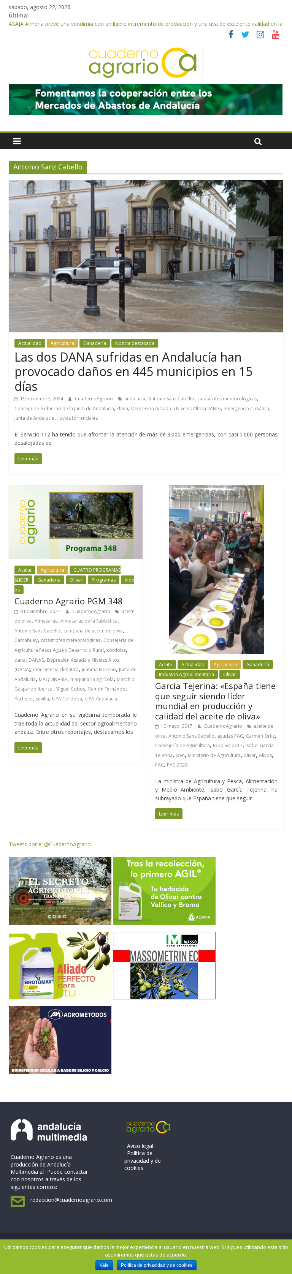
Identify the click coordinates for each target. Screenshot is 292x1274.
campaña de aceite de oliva (93, 631)
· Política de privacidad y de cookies (142, 1160)
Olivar (76, 580)
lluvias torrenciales (77, 418)
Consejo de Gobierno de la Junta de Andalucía (64, 408)
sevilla (42, 698)
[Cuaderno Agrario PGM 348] (76, 489)
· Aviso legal (138, 1145)
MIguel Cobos (70, 689)
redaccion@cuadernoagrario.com (71, 1199)
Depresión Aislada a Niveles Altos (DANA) (176, 408)
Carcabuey (26, 640)
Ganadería (94, 343)
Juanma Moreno (99, 669)
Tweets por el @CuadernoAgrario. (50, 844)
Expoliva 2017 (228, 745)
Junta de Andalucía (34, 418)
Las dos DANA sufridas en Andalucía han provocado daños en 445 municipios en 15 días (133, 371)
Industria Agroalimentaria (186, 674)
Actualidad (29, 343)
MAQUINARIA (53, 679)
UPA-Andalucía (101, 698)
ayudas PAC (230, 736)
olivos (265, 755)
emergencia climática (246, 408)
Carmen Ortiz (260, 736)
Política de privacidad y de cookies (156, 1265)
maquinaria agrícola (92, 679)
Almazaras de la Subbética (88, 621)
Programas (104, 580)
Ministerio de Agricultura (214, 755)
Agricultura (62, 343)
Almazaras (46, 621)
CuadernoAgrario (94, 398)
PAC (159, 765)
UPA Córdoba (67, 698)
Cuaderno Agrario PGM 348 (68, 601)
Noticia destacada (134, 343)
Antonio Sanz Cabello (171, 398)
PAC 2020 (177, 765)
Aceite (25, 570)
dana (122, 408)
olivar (250, 755)
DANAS (36, 660)
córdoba (116, 650)
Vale (104, 1265)
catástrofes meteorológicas (227, 398)
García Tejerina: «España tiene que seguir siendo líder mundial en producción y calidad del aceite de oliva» (215, 700)
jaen (180, 755)
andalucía (134, 398)
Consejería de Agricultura (182, 745)
